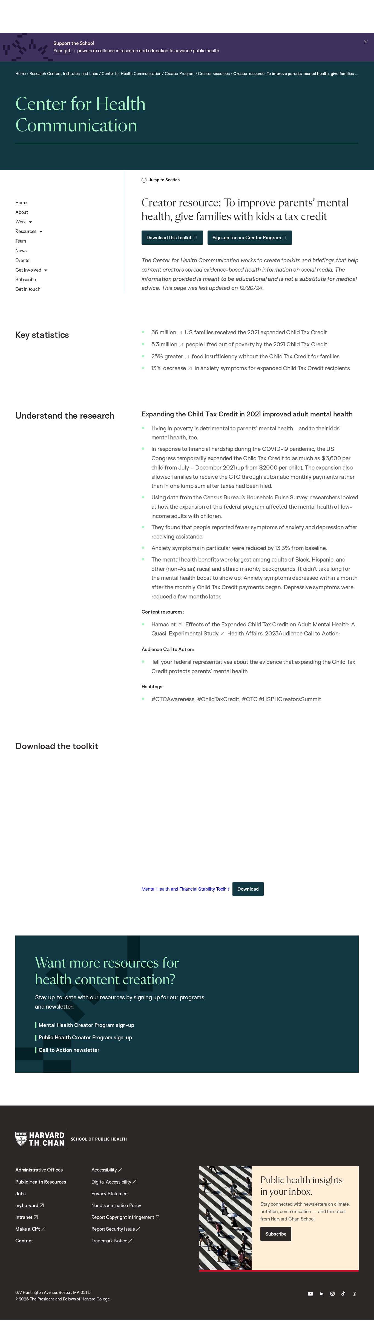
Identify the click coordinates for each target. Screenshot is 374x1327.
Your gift (61, 50)
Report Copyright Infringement (122, 1217)
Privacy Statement (110, 1193)
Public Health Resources (40, 1182)
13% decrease (168, 368)
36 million (163, 332)
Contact (24, 1240)
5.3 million (164, 344)
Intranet (23, 1217)
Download (248, 889)
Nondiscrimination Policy (116, 1205)
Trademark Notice (109, 1240)
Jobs (20, 1193)
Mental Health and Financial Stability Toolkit (185, 889)
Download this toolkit (169, 237)
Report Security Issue (113, 1229)
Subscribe (275, 1234)
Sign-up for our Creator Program (246, 237)
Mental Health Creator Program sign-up (86, 1025)
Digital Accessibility (111, 1182)
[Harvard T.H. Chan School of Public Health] (70, 1139)
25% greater (167, 356)
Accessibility (104, 1170)
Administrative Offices (39, 1170)
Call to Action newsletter (69, 1050)
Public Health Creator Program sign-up (85, 1038)
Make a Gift (27, 1229)
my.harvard (26, 1205)
